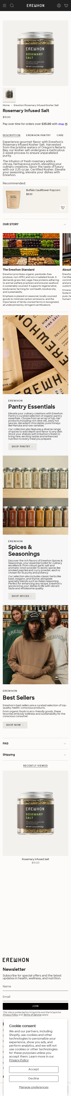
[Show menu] (4, 5)
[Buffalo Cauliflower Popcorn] (13, 199)
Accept (33, 1069)
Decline (33, 1078)
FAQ (5, 743)
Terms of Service (32, 1015)
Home (6, 105)
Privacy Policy (19, 1060)
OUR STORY (11, 224)
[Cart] (66, 5)
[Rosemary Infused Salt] (35, 813)
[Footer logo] (16, 960)
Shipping (9, 755)
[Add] (62, 207)
